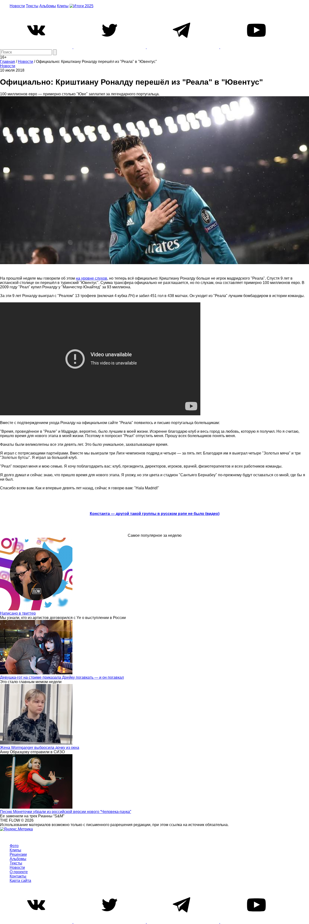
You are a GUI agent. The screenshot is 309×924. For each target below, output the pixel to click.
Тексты (32, 6)
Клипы (63, 6)
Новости (17, 6)
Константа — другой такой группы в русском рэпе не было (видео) (154, 514)
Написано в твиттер (18, 613)
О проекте (19, 872)
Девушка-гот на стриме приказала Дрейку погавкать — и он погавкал (62, 677)
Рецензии (18, 854)
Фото (14, 846)
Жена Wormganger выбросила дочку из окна (39, 747)
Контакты (18, 876)
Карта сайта (20, 881)
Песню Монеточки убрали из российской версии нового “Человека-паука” (65, 812)
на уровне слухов (91, 278)
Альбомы (47, 6)
